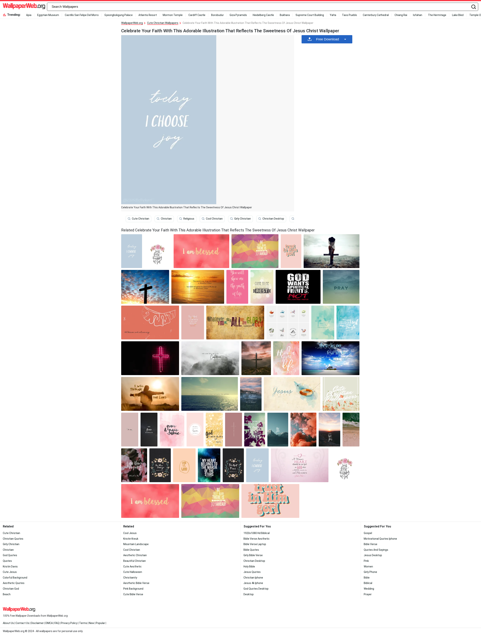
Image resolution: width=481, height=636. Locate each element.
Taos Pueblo (349, 15)
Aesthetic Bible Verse (136, 583)
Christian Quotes (13, 538)
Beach (7, 594)
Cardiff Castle (196, 15)
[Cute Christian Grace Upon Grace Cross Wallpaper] (233, 429)
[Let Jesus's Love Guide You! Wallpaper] (150, 322)
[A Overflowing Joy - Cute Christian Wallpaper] (209, 394)
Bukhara (285, 15)
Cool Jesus (130, 533)
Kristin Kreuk (130, 538)
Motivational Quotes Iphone (380, 538)
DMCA (49, 623)
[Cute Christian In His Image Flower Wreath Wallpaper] (160, 465)
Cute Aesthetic (132, 566)
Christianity (130, 577)
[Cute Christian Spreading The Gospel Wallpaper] (197, 287)
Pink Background (133, 588)
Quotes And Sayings (376, 549)
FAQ (56, 623)
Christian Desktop (273, 218)
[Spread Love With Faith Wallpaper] (134, 465)
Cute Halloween (132, 571)
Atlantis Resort (147, 15)
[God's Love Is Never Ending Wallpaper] (298, 287)
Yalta (333, 15)
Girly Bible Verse (253, 555)
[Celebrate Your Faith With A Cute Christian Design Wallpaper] (145, 287)
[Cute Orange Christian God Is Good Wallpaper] (184, 465)
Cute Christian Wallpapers (162, 22)
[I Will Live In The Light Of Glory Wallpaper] (329, 429)
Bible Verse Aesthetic (257, 538)
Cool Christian (214, 218)
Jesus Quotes (252, 571)
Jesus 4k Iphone (253, 583)
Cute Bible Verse (133, 594)
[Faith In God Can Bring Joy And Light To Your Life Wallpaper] (237, 287)
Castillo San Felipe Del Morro (82, 15)
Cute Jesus (10, 571)
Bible (367, 577)
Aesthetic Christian (135, 555)
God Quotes (10, 555)
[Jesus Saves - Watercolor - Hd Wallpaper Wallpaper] (292, 394)
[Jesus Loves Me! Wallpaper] (254, 251)
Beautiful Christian (134, 560)
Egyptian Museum (48, 15)
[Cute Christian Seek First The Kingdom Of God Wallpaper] (157, 251)
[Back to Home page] (24, 7)
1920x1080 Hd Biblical (257, 533)
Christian (166, 218)
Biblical (368, 583)
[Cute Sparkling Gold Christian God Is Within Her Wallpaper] (214, 429)
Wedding (369, 588)
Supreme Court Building (310, 15)
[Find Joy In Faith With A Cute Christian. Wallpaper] (254, 429)
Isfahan (417, 15)
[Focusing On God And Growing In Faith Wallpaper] (348, 322)
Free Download (327, 39)
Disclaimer (37, 623)
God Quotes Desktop (256, 588)
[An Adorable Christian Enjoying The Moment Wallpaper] (149, 429)
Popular (100, 623)
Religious (188, 218)
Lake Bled (458, 15)
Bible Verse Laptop (255, 544)
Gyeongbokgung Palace (118, 15)
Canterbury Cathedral (376, 15)
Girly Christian (242, 218)
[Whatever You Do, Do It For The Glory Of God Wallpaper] (235, 322)
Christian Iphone (253, 577)
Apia (28, 15)
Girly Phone (370, 571)
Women (368, 566)
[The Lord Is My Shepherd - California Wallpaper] (210, 358)
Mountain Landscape (136, 544)
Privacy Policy (69, 623)
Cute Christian (140, 218)
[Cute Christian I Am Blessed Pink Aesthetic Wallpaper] (201, 251)
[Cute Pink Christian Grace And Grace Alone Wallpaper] (172, 429)
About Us (8, 623)
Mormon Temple (173, 15)
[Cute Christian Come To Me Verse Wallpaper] (261, 287)
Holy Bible (249, 566)
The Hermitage (437, 15)
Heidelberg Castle (263, 15)
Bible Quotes (251, 549)
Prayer (368, 594)
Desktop (249, 594)
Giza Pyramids (238, 15)
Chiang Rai (401, 15)
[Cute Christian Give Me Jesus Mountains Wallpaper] (277, 429)
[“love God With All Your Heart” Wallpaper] (150, 358)
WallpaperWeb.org (132, 22)
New (91, 623)
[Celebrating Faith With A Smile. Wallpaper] (330, 358)
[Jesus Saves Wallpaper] (209, 465)
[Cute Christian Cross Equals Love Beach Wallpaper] (351, 429)
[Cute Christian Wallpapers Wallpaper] (341, 394)
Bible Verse (370, 544)
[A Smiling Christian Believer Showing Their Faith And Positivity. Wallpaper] (299, 465)
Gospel (368, 533)
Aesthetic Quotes (13, 583)
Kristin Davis (10, 566)
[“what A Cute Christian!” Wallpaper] (322, 322)
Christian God (11, 588)
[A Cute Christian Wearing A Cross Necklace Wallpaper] (287, 322)
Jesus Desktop (373, 555)
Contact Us (22, 623)
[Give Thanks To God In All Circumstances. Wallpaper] (251, 394)
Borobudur (217, 15)
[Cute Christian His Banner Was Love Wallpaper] (195, 429)
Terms (83, 623)
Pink (366, 560)
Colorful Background (15, 577)
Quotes (7, 560)
